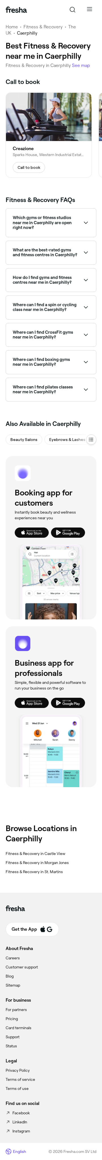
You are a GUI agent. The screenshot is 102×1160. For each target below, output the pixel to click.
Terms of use (17, 1088)
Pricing (12, 1018)
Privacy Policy (18, 1070)
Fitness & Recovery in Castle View (35, 853)
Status (11, 1046)
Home (12, 26)
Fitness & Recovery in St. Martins (34, 871)
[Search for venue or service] (72, 9)
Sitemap (13, 985)
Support (13, 1037)
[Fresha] (16, 9)
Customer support (22, 967)
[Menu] (89, 9)
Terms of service (20, 1079)
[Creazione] (49, 135)
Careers (13, 958)
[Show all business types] (91, 439)
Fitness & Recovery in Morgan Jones (37, 862)
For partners (16, 1009)
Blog (10, 976)
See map (81, 65)
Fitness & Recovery (43, 26)
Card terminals (18, 1027)
